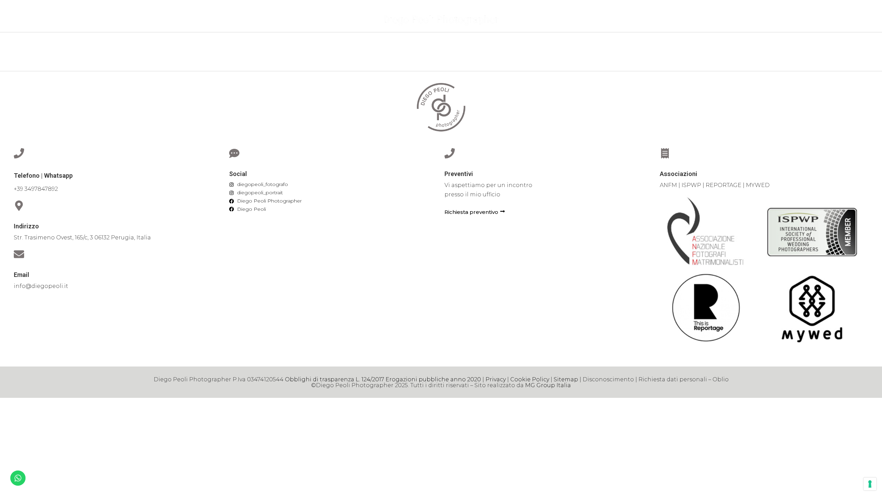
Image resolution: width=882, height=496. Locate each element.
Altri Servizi (470, 43)
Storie (432, 43)
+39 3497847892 (36, 189)
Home (365, 43)
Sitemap (566, 379)
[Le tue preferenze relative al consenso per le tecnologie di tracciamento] (869, 483)
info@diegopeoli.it (41, 286)
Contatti (513, 43)
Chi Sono (398, 43)
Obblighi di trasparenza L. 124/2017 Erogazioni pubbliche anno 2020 (383, 379)
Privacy (495, 379)
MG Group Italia (548, 385)
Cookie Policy (529, 379)
